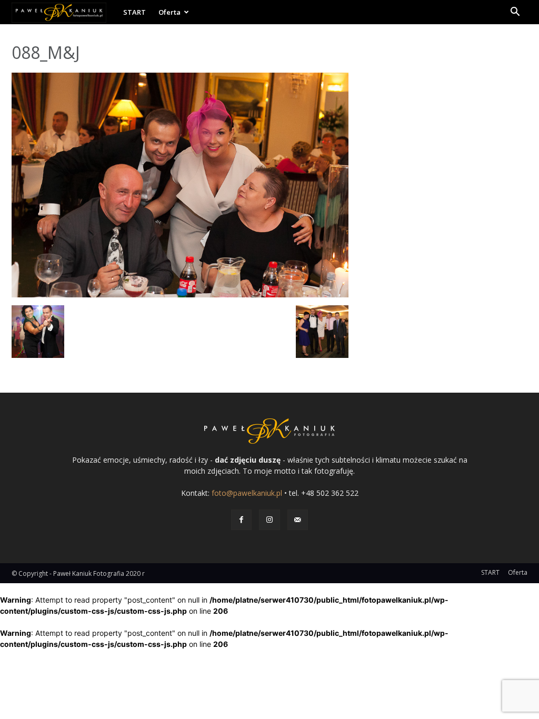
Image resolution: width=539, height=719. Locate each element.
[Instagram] (269, 520)
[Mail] (297, 520)
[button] (514, 13)
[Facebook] (241, 520)
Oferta (169, 12)
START (134, 12)
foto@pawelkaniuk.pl (247, 493)
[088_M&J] (180, 294)
